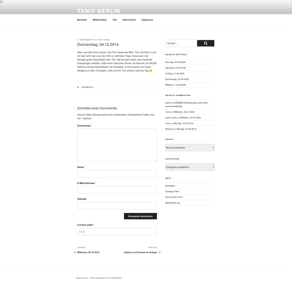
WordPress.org (172, 202)
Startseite (82, 19)
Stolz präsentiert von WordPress (106, 277)
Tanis (106, 40)
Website (82, 199)
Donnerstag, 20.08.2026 (177, 79)
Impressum (147, 19)
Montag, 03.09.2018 (183, 123)
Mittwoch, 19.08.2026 (175, 84)
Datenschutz (129, 19)
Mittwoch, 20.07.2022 (184, 111)
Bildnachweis (100, 19)
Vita (115, 19)
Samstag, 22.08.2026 (175, 67)
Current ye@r (85, 225)
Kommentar (84, 125)
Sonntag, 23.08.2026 (175, 62)
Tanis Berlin (98, 11)
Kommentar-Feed (173, 196)
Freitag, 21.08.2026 (174, 73)
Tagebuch (87, 87)
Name (81, 167)
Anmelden (170, 185)
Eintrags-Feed (172, 191)
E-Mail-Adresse (86, 183)
